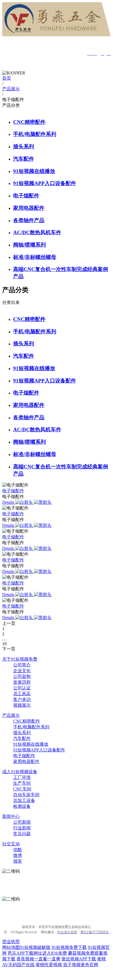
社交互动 (11, 844)
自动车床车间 (26, 794)
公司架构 (22, 676)
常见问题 (22, 833)
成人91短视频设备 (19, 771)
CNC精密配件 (29, 122)
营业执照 (11, 941)
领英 (17, 861)
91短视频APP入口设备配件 (44, 183)
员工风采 (22, 693)
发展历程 (22, 682)
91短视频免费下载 (69, 947)
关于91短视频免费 (19, 659)
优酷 (17, 849)
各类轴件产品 (28, 220)
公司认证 (22, 688)
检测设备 (22, 806)
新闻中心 (11, 816)
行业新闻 (22, 828)
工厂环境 (22, 777)
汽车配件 (23, 159)
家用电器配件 (28, 208)
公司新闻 (22, 822)
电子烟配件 (26, 196)
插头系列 (23, 146)
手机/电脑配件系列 (34, 134)
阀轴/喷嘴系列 (29, 245)
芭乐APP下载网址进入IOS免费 (37, 953)
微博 (17, 855)
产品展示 (11, 715)
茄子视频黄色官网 (80, 964)
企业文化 (22, 670)
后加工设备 (24, 800)
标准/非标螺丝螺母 (34, 257)
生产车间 (22, 783)
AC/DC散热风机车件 (37, 232)
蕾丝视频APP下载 (78, 959)
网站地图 (11, 947)
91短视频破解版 (35, 947)
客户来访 (22, 699)
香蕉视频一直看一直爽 (38, 959)
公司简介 (22, 664)
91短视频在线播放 (34, 171)
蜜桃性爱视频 (49, 964)
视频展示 (22, 705)
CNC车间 (22, 789)
